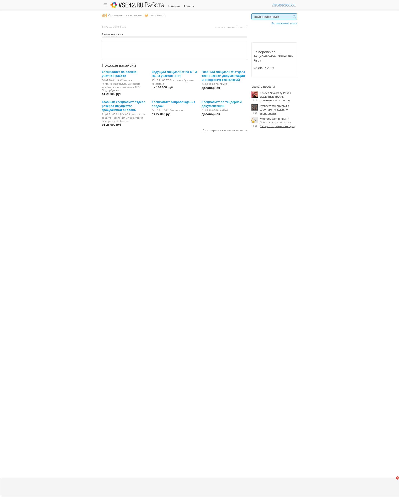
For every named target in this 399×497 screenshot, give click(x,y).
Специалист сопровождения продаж (173, 104)
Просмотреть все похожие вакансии (225, 130)
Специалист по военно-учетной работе (120, 74)
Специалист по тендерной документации (222, 104)
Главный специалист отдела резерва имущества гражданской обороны (123, 106)
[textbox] (274, 16)
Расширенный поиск (284, 23)
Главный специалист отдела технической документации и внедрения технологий (223, 76)
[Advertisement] (274, 169)
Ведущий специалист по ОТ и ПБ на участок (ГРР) (174, 74)
